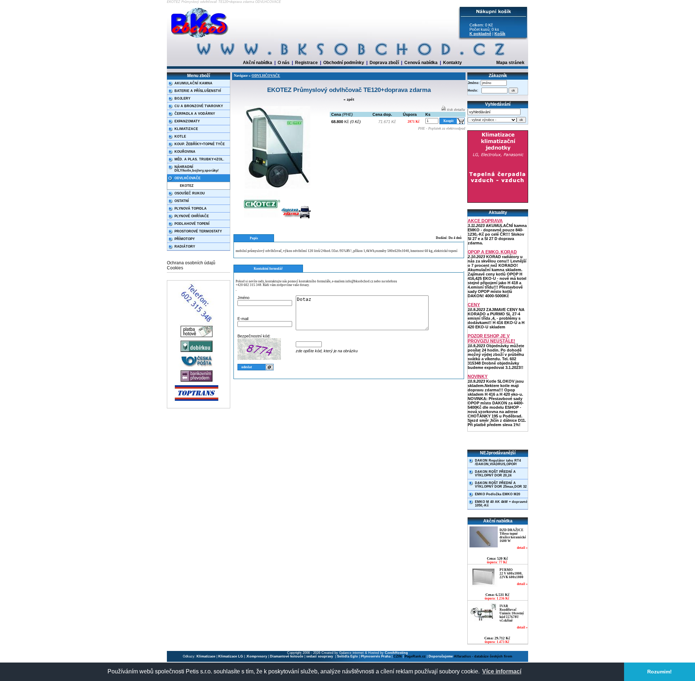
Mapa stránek (510, 62)
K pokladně (480, 33)
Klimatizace (206, 656)
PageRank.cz (415, 656)
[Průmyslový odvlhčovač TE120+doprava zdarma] (277, 187)
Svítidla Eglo (347, 656)
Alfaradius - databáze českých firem (483, 656)
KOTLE (180, 136)
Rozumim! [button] (659, 671)
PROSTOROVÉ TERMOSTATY (198, 231)
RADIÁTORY (184, 246)
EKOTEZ (187, 186)
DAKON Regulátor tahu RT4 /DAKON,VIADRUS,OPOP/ (498, 462)
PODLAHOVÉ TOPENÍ (192, 224)
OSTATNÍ (181, 201)
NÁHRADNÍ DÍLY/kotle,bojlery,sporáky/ (196, 168)
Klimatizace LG (230, 656)
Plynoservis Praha (376, 656)
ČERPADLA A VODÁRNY (194, 113)
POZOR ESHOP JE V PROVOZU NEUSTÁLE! (491, 338)
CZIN (397, 656)
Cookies (175, 267)
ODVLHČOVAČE (187, 178)
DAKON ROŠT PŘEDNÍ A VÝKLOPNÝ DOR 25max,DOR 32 (501, 484)
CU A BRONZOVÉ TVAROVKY (198, 106)
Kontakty (452, 62)
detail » (522, 548)
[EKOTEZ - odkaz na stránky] (262, 218)
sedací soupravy (320, 656)
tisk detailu (455, 110)
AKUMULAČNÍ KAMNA (193, 83)
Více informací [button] (501, 671)
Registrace (306, 62)
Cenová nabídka (421, 62)
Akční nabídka (257, 62)
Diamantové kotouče (286, 656)
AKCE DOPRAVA (485, 220)
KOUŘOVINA (184, 152)
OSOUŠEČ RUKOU (189, 193)
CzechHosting (396, 653)
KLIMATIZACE (186, 129)
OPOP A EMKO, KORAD (492, 252)
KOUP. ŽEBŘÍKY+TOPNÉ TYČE (199, 144)
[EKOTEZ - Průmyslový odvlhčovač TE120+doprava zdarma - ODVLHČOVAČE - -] (200, 38)
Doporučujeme (441, 656)
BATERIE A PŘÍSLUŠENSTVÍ (197, 91)
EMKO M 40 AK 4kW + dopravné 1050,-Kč (501, 503)
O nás (284, 62)
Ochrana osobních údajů (191, 262)
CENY (474, 304)
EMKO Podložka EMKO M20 (497, 494)
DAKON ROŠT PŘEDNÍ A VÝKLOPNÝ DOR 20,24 (495, 473)
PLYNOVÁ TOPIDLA (190, 208)
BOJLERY (182, 98)
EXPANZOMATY (187, 121)
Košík (499, 33)
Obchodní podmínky (343, 62)
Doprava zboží (384, 62)
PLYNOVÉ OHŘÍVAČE (191, 216)
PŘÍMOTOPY (184, 239)
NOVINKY (478, 376)
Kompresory (257, 656)
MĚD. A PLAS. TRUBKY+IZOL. (199, 159)
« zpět (349, 99)
